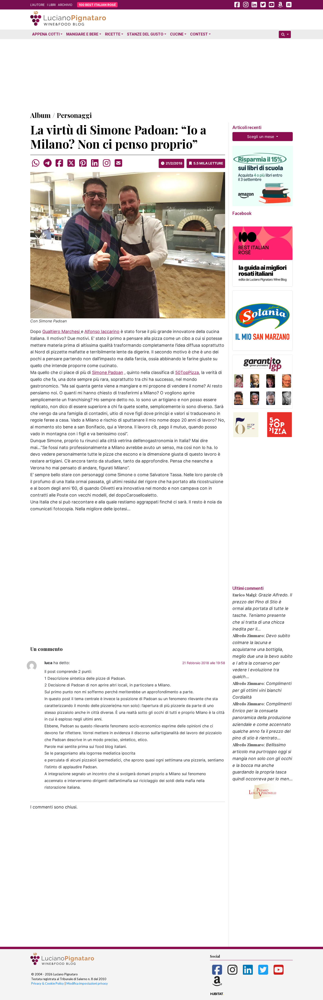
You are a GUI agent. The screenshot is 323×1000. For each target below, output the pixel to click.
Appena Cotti (46, 34)
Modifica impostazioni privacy (87, 983)
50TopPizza (187, 372)
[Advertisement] (161, 74)
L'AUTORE (37, 5)
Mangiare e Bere (82, 34)
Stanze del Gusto (145, 34)
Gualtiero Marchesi (61, 331)
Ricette (112, 34)
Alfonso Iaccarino (101, 331)
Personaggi (74, 115)
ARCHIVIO (65, 5)
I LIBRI (51, 5)
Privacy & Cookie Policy (47, 983)
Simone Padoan (107, 372)
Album (40, 115)
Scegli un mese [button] (261, 136)
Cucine (176, 34)
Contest (199, 34)
